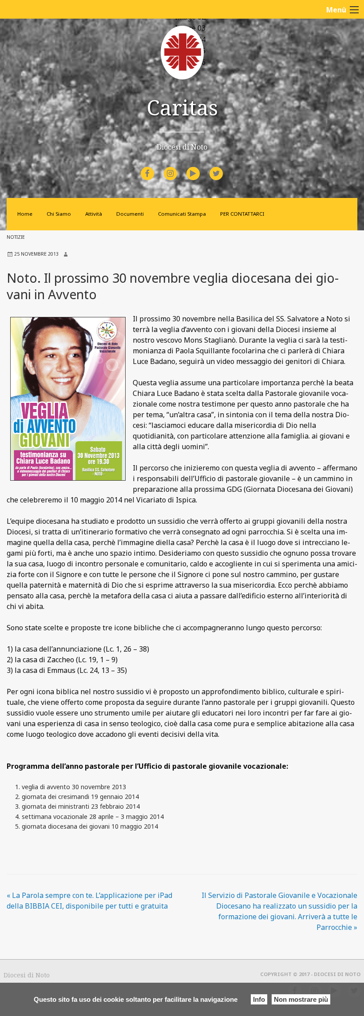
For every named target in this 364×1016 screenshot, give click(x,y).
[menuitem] (148, 173)
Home (24, 213)
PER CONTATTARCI (242, 213)
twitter (223, 167)
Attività (93, 213)
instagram (178, 167)
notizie (16, 237)
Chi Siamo (59, 213)
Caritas (182, 107)
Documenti (130, 213)
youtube (201, 167)
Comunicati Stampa (182, 213)
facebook (155, 167)
